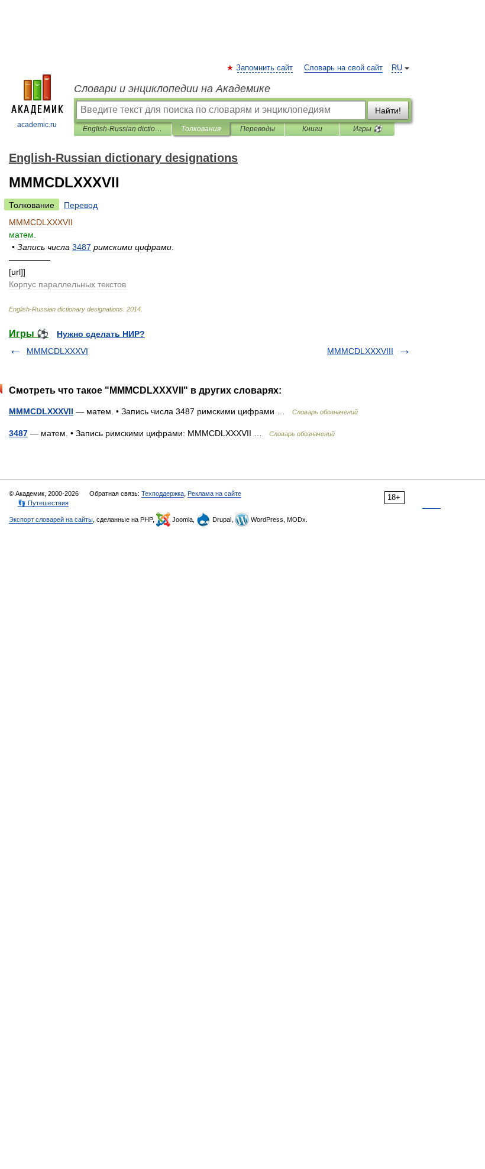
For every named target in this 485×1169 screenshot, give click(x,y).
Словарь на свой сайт (343, 68)
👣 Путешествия (43, 502)
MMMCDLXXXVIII (360, 351)
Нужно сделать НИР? (101, 334)
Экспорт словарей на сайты (51, 519)
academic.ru (37, 125)
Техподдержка (162, 493)
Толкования (201, 129)
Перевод (81, 205)
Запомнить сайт (265, 68)
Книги (312, 129)
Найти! (388, 110)
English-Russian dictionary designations (123, 129)
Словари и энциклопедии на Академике (172, 89)
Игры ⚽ (367, 129)
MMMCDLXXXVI (57, 351)
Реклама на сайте (214, 493)
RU (397, 68)
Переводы (257, 129)
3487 (18, 433)
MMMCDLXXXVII (41, 411)
